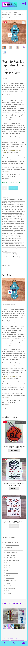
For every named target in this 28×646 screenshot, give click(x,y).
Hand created (12, 219)
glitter (16, 218)
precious (4, 245)
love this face (10, 226)
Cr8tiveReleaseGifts (10, 204)
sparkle (9, 247)
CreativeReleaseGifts (7, 207)
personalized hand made (8, 238)
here (8, 171)
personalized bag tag (7, 236)
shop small (12, 245)
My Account (4, 643)
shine (8, 245)
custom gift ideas (9, 209)
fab (23, 214)
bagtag (4, 201)
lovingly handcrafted (18, 228)
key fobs (12, 223)
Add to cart (13, 188)
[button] (23, 22)
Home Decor (9, 567)
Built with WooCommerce (17, 640)
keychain (17, 223)
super (16, 247)
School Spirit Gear (10, 588)
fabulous (4, 216)
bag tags (20, 199)
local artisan (17, 224)
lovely (22, 226)
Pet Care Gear (9, 585)
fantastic (9, 216)
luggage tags (8, 231)
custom (15, 207)
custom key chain (16, 211)
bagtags (8, 201)
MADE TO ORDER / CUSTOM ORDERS (13, 550)
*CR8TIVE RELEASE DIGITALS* (11, 542)
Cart (22, 642)
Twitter (4, 152)
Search (14, 643)
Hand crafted (5, 219)
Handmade (12, 221)
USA (19, 247)
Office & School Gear (11, 580)
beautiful (22, 201)
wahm (3, 248)
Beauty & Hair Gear (12, 14)
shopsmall (18, 245)
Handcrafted (5, 221)
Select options (14, 450)
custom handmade (7, 211)
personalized (18, 235)
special (13, 247)
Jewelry (7, 570)
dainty (16, 214)
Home (5, 12)
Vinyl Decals (9, 593)
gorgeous (21, 218)
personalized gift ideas (19, 236)
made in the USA (13, 233)
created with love (6, 206)
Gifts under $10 (11, 218)
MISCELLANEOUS (10, 578)
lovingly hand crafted (7, 228)
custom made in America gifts (14, 213)
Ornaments (8, 583)
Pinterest (17, 150)
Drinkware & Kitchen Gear (12, 560)
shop (14, 138)
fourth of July (15, 216)
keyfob (4, 224)
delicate (20, 214)
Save (5, 22)
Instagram (6, 150)
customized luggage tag (8, 214)
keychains (21, 223)
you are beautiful (14, 248)
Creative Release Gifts (17, 206)
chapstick (13, 202)
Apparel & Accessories (11, 552)
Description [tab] (6, 265)
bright (3, 202)
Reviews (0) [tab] (5, 270)
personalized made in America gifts (13, 243)
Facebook (12, 150)
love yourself (17, 226)
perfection (11, 235)
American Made (9, 199)
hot (16, 221)
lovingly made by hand (7, 230)
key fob (8, 223)
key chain (19, 221)
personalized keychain (7, 242)
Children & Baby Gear (11, 557)
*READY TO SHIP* (8, 547)
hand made (19, 219)
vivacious (23, 247)
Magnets (8, 575)
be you (12, 201)
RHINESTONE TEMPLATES (12, 545)
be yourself (17, 201)
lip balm (8, 224)
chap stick (8, 202)
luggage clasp (17, 230)
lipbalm (12, 224)
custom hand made (18, 209)
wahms (7, 248)
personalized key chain (13, 240)
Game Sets (8, 562)
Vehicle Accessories (11, 590)
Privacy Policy (6, 640)
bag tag (15, 199)
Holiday (8, 565)
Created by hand (20, 204)
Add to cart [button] (14, 488)
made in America (15, 231)
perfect (7, 235)
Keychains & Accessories (12, 573)
